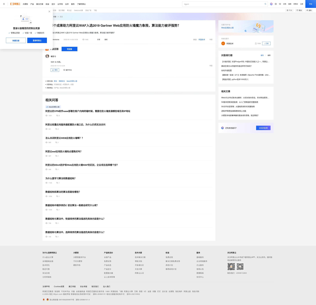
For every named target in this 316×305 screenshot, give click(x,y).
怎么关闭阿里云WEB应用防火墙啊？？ (64, 138)
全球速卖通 (80, 291)
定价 (53, 4)
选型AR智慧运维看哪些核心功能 (233, 111)
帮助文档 (138, 261)
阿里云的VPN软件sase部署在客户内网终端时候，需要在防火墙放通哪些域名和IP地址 (87, 111)
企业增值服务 (202, 261)
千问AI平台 (65, 291)
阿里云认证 (139, 273)
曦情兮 (53, 56)
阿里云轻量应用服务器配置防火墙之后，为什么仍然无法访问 (75, 124)
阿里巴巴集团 (47, 291)
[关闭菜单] (4, 4)
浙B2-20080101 (99, 294)
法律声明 (46, 286)
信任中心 (200, 277)
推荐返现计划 (171, 269)
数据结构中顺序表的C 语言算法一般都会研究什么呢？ (72, 205)
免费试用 (107, 261)
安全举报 (83, 286)
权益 (47, 4)
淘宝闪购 (195, 291)
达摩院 (171, 291)
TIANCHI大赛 (78, 10)
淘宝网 (57, 291)
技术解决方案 (140, 257)
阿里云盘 (187, 291)
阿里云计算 (128, 291)
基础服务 (200, 257)
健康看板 (200, 273)
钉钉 (159, 291)
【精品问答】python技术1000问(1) (234, 79)
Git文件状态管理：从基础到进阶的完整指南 (238, 106)
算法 (55, 81)
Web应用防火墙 (72, 81)
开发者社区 (57, 84)
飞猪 (121, 291)
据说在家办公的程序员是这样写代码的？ (236, 66)
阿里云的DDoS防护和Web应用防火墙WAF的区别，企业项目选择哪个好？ (82, 165)
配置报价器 (108, 273)
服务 (73, 4)
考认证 (69, 10)
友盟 (149, 291)
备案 (289, 4)
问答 (54, 17)
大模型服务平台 (79, 257)
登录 (310, 4)
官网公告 (200, 269)
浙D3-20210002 (133, 294)
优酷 (154, 291)
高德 (141, 291)
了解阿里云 (81, 4)
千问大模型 (77, 261)
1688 (107, 291)
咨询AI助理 (263, 128)
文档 (284, 4)
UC (145, 291)
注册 (301, 4)
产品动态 (107, 265)
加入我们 (106, 286)
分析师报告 (46, 277)
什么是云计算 (47, 257)
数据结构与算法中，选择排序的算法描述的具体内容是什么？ (75, 232)
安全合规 (46, 273)
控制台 (296, 4)
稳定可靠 (46, 269)
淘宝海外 (178, 291)
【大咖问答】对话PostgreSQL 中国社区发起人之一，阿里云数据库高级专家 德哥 (252, 61)
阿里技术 (202, 39)
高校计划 (169, 265)
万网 (136, 291)
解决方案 (39, 4)
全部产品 (107, 257)
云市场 (60, 4)
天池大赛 (138, 269)
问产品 (56, 88)
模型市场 (76, 265)
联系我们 (95, 286)
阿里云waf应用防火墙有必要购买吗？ (63, 151)
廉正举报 (72, 286)
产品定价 (107, 269)
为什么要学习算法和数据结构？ (61, 178)
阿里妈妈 (114, 291)
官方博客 (62, 10)
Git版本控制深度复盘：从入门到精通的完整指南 (239, 102)
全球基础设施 (47, 261)
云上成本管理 (109, 277)
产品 (32, 4)
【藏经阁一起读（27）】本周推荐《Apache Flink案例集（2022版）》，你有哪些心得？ (254, 75)
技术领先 (46, 265)
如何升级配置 (226, 70)
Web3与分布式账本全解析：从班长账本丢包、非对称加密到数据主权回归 (249, 97)
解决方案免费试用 (173, 261)
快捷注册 (15, 40)
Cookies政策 (59, 286)
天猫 (73, 291)
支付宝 (165, 291)
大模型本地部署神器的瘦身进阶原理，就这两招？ (240, 115)
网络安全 (62, 81)
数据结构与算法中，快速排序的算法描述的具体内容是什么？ (75, 218)
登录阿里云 (37, 40)
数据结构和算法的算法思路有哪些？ (63, 191)
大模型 (25, 4)
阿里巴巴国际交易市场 (95, 291)
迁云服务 (200, 265)
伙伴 (67, 4)
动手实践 (53, 10)
